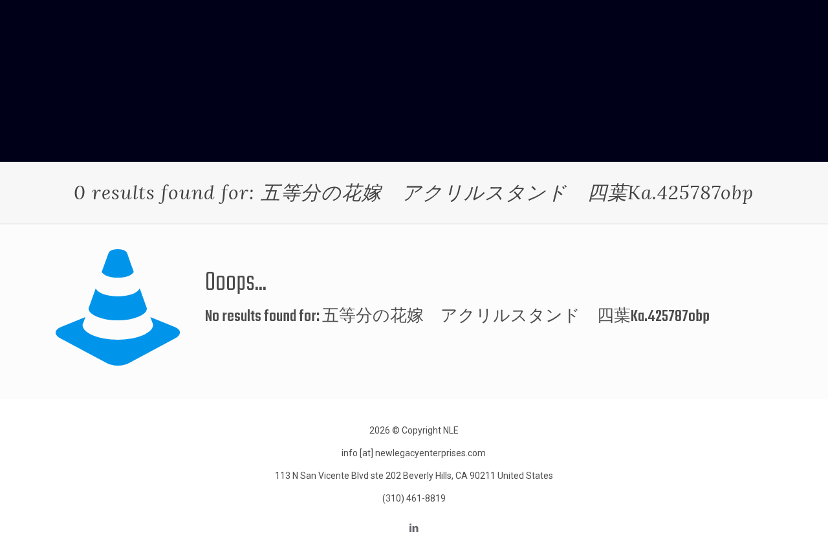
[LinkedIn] (413, 528)
